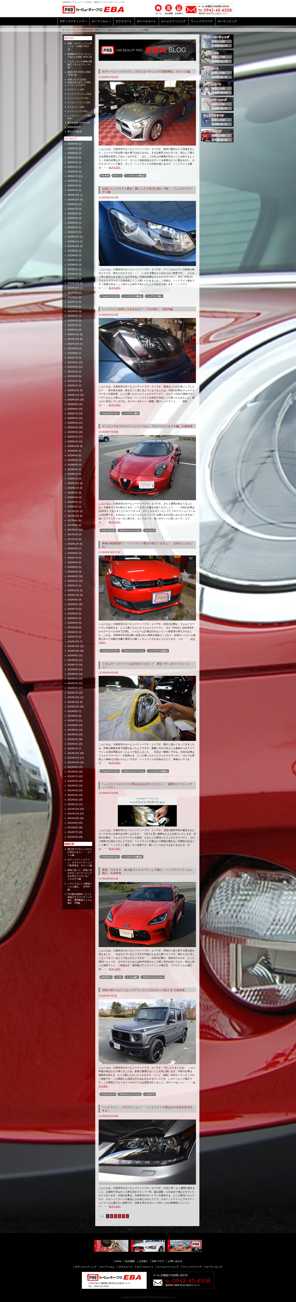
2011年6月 (72, 837)
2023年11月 (73, 241)
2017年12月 (73, 511)
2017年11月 (73, 516)
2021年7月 (72, 357)
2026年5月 (72, 157)
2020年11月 (73, 395)
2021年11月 (73, 339)
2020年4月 (72, 427)
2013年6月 (72, 725)
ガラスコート (123, 21)
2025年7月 (72, 176)
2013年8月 (72, 716)
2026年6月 (72, 153)
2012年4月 (72, 790)
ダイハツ (117, 176)
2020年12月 (73, 390)
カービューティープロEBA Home (77, 30)
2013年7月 (72, 720)
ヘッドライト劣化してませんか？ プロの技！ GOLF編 (137, 309)
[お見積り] (179, 9)
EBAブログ (100, 30)
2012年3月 (72, 795)
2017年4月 (72, 529)
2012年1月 (72, 804)
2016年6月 (72, 562)
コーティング (73, 85)
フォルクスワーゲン (110, 296)
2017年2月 (72, 539)
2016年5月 (72, 567)
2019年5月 (72, 464)
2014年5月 (72, 674)
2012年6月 (72, 781)
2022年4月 (72, 316)
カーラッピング (227, 21)
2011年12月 (73, 809)
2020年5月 (72, 423)
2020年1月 (72, 441)
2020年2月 (72, 436)
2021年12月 (73, 334)
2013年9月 (72, 711)
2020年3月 (72, 432)
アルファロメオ (108, 530)
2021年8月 (72, 353)
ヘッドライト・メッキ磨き (79, 116)
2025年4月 (72, 185)
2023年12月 (73, 236)
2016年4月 (72, 571)
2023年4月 (72, 274)
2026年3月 (72, 167)
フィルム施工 (132, 977)
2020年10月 (73, 399)
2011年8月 (72, 827)
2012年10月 (73, 762)
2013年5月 (72, 730)
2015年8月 (72, 604)
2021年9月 (72, 348)
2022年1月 (72, 329)
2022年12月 (73, 283)
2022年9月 (72, 292)
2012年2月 (72, 799)
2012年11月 (73, 758)
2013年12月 (73, 697)
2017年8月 (72, 525)
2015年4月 (72, 623)
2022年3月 (72, 320)
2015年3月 (72, 627)
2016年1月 (72, 585)
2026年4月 (72, 162)
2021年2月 (72, 381)
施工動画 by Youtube (77, 122)
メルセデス (150, 1094)
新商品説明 (72, 127)
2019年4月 (72, 469)
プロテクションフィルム (130, 530)
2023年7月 (72, 260)
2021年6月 (72, 362)
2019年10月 (73, 446)
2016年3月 (72, 576)
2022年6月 (72, 306)
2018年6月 (72, 492)
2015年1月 (72, 636)
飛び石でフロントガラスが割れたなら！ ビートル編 (79, 852)
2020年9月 (72, 404)
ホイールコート (146, 21)
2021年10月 (73, 344)
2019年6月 (72, 460)
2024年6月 (72, 213)
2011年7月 (72, 832)
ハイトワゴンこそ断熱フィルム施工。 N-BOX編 (79, 886)
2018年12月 (73, 483)
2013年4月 (72, 734)
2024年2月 (72, 227)
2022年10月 (73, 288)
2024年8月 (72, 204)
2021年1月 (72, 385)
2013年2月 (72, 744)
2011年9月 (72, 823)
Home (118, 1261)
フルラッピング (108, 1094)
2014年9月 (72, 655)
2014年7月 (72, 664)
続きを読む (115, 167)
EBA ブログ (158, 1261)
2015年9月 (72, 599)
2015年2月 (72, 632)
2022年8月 (72, 297)
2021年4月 (72, 371)
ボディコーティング (72, 21)
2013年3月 (72, 739)
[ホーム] (158, 9)
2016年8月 (72, 553)
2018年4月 (72, 497)
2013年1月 (72, 748)
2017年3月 (72, 534)
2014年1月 (72, 692)
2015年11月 (73, 595)
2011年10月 (73, 818)
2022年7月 (72, 302)
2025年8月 (72, 171)
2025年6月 (72, 181)
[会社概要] (168, 9)
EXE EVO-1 (106, 977)
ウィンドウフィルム (76, 94)
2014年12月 (73, 641)
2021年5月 (72, 367)
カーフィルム (100, 21)
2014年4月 (72, 678)
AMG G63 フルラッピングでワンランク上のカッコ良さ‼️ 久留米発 (143, 990)
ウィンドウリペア (202, 21)
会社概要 (130, 1261)
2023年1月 (72, 278)
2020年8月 (72, 409)
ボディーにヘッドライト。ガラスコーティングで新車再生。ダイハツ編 (146, 71)
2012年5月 (72, 785)
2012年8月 (72, 771)
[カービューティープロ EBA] (95, 9)
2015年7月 (72, 609)
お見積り (143, 1261)
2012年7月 (72, 776)
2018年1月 (72, 506)
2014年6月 (72, 669)
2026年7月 (72, 148)
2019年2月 (72, 474)
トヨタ (119, 977)
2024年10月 (73, 199)
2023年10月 (73, 246)
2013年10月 (73, 706)
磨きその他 (73, 131)
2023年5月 (72, 269)
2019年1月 (72, 478)
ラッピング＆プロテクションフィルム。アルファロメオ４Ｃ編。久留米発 (147, 426)
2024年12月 (73, 195)
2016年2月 (72, 581)
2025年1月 (72, 190)
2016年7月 (72, 557)
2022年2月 (72, 325)
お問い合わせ (175, 1261)
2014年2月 (72, 688)
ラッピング (150, 530)
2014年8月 (72, 660)
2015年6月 (72, 613)
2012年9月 (72, 767)
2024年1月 (72, 232)
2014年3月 (72, 683)
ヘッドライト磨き (154, 296)
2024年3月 (72, 222)
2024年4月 (72, 218)
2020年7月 (72, 413)
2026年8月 (72, 144)
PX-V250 (105, 176)
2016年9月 (72, 548)
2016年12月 (73, 544)
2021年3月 (72, 376)
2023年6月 (72, 264)
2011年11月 (73, 813)
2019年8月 (72, 455)
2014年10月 (73, 651)
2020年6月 (72, 418)
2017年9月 (72, 520)
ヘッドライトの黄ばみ (135, 176)
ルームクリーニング (173, 21)
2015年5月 (72, 618)
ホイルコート (73, 107)
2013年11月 (73, 702)
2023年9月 (72, 250)
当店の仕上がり (115, 30)
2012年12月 (73, 753)
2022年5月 (72, 311)
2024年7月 (72, 209)
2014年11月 (73, 646)
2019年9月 (72, 451)
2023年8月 (72, 255)
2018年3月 (72, 502)
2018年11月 (73, 488)
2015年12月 (73, 590)
